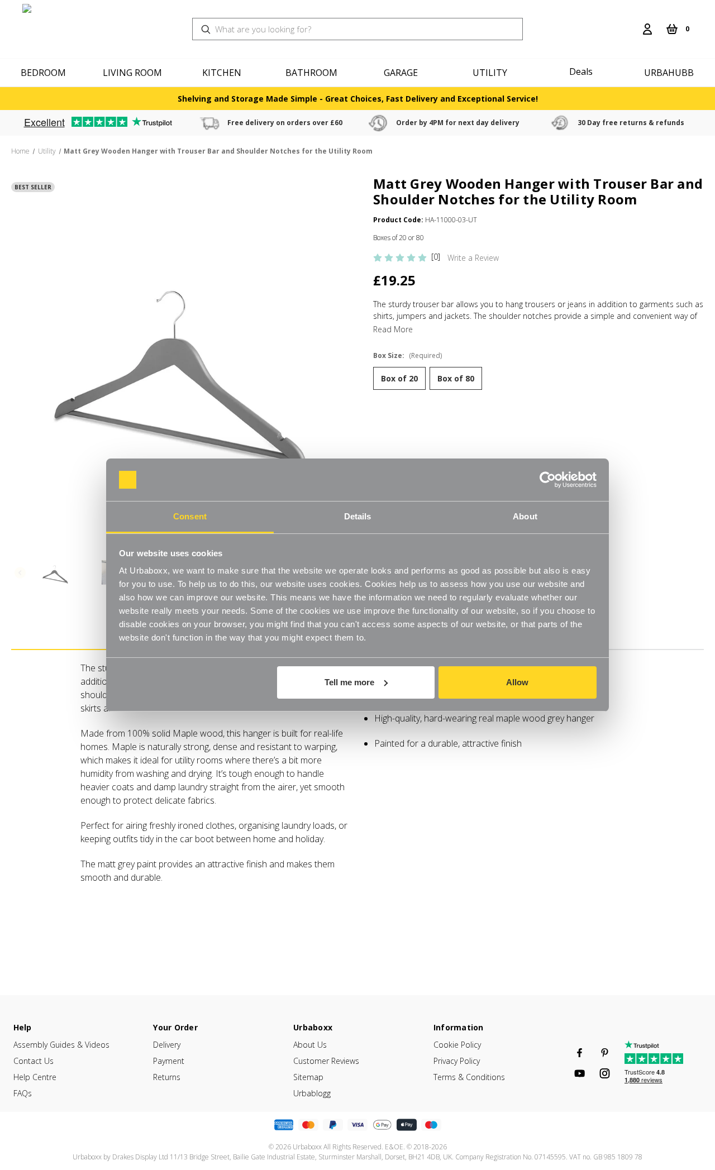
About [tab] (525, 516)
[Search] (629, 22)
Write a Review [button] (473, 257)
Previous (19, 573)
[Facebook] (579, 1053)
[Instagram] (604, 1073)
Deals (581, 71)
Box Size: (407, 355)
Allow (517, 682)
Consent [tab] (190, 516)
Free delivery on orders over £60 (284, 122)
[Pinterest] (604, 1053)
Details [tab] (357, 516)
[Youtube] (579, 1073)
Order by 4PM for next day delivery (457, 122)
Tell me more (349, 682)
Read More (393, 329)
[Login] (647, 29)
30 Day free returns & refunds (631, 122)
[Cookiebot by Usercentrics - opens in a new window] (548, 479)
